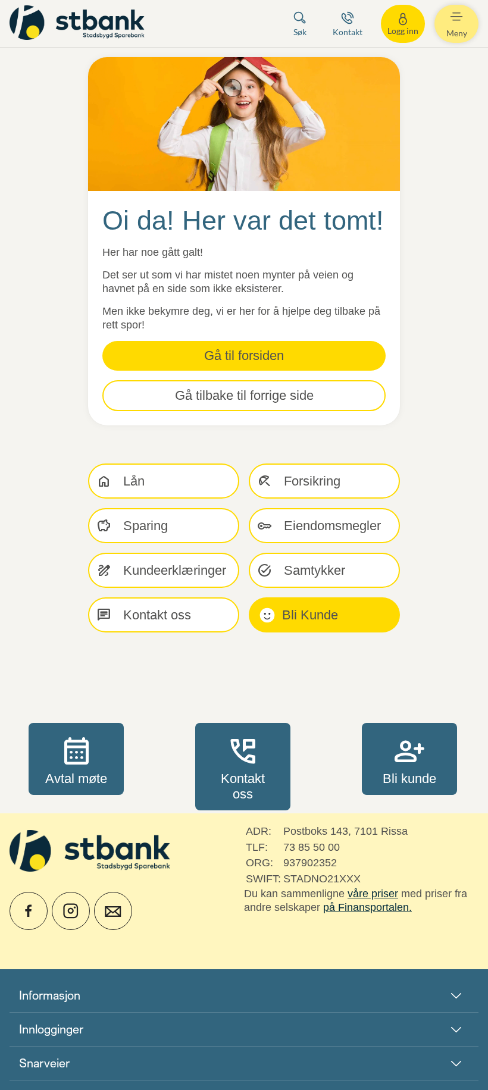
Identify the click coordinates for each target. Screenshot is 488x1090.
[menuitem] (79, 23)
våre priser (373, 894)
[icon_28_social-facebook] (29, 911)
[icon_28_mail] (113, 911)
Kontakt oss (243, 766)
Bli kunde (409, 758)
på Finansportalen (366, 907)
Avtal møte (76, 758)
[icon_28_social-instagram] (71, 911)
